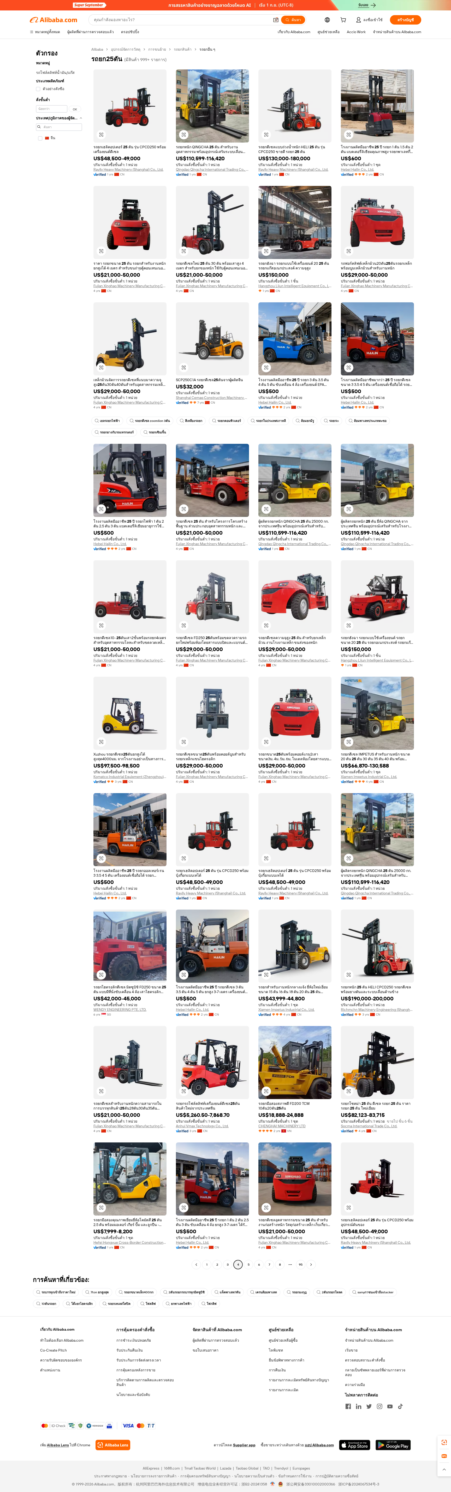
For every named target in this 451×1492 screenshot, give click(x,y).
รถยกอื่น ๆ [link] (207, 49)
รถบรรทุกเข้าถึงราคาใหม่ (58, 1292)
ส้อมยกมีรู (307, 421)
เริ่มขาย (351, 1350)
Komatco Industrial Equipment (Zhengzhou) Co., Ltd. (130, 777)
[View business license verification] (272, 1484)
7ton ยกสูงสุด (100, 1292)
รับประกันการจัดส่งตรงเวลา (138, 1360)
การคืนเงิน (277, 1370)
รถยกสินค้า (183, 49)
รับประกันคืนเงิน (129, 1350)
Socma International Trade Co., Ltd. (369, 1126)
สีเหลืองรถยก (193, 421)
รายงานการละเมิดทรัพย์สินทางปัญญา (299, 1380)
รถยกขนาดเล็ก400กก (138, 1292)
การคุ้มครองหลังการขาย (135, 1370)
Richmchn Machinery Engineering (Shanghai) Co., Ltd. (377, 1009)
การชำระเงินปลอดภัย (133, 1340)
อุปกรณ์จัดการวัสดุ (125, 49)
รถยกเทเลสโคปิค (119, 1304)
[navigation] (59, 657)
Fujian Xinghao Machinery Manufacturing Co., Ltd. (130, 286)
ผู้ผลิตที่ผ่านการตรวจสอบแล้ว (216, 1340)
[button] (276, 20)
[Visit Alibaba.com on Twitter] (369, 1406)
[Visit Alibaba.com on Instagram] (379, 1406)
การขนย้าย (157, 49)
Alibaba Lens (58, 1445)
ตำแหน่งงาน (50, 1370)
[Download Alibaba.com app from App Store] (354, 1445)
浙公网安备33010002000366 (310, 1484)
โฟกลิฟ (212, 1304)
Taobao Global (247, 1468)
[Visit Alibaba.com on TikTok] (400, 1406)
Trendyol (281, 1468)
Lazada (225, 1468)
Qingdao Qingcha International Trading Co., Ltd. (212, 169)
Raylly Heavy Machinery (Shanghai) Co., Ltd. (128, 169)
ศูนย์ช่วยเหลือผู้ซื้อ (283, 1340)
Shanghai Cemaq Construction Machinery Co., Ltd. (212, 398)
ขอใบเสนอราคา (205, 1350)
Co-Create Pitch (53, 1350)
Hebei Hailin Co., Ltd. (357, 169)
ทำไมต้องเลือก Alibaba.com (62, 1340)
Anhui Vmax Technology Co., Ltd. (202, 1126)
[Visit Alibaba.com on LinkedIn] (358, 1406)
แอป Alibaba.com (319, 1445)
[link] (444, 1442)
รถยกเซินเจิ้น (157, 432)
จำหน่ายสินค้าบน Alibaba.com (369, 1340)
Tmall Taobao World (200, 1468)
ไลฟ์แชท (276, 1350)
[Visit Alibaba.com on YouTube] (390, 1406)
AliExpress (151, 1468)
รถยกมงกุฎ (299, 1292)
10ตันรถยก (48, 1304)
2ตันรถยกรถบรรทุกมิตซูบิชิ (187, 1292)
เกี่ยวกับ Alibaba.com (57, 1329)
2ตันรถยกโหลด (332, 1292)
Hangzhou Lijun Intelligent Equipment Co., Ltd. (294, 286)
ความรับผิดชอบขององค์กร (61, 1360)
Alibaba (97, 49)
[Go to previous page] (196, 1264)
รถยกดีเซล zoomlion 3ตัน (152, 421)
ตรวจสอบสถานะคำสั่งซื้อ (365, 1360)
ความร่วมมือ (355, 1385)
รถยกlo (334, 421)
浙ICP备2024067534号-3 (358, 1484)
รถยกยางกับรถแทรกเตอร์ (117, 432)
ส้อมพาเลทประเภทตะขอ (370, 421)
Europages (301, 1468)
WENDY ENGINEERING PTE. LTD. (119, 1009)
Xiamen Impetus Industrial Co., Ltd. (369, 777)
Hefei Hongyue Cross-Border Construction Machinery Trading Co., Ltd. (130, 1242)
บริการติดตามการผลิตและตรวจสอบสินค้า (145, 1382)
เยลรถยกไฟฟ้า (110, 421)
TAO (266, 1468)
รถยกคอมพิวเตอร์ (229, 421)
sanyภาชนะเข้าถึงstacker (376, 1292)
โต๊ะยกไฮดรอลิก (82, 1304)
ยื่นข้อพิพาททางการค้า (286, 1360)
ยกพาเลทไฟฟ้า (181, 1304)
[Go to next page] (311, 1264)
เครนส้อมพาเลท (266, 1292)
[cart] (344, 21)
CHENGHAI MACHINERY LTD (282, 1126)
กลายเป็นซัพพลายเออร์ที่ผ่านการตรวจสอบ (375, 1372)
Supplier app (244, 1445)
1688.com (172, 1468)
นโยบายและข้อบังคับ (133, 1395)
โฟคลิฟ (151, 1304)
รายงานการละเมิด (283, 1390)
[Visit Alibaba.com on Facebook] (348, 1406)
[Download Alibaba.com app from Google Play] (393, 1445)
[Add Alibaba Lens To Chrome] (113, 1445)
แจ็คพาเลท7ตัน (230, 1292)
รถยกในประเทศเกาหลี (271, 421)
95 (300, 1264)
